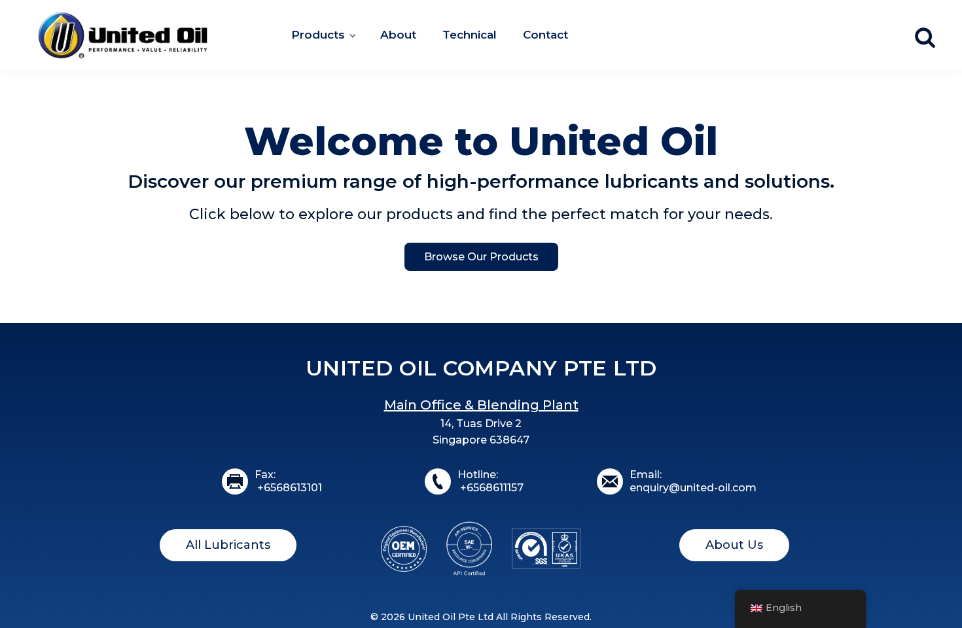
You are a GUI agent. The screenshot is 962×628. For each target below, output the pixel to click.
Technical (469, 34)
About (398, 34)
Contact (545, 34)
